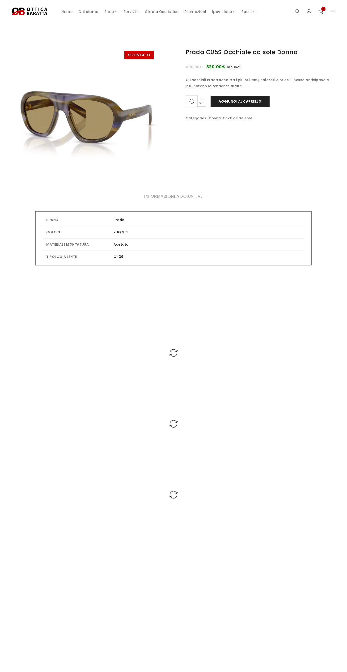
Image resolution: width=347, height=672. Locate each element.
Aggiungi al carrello (240, 101)
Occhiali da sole (238, 118)
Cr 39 (118, 256)
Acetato (121, 244)
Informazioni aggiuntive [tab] (173, 196)
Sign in (309, 12)
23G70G (121, 232)
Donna (215, 118)
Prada (119, 219)
